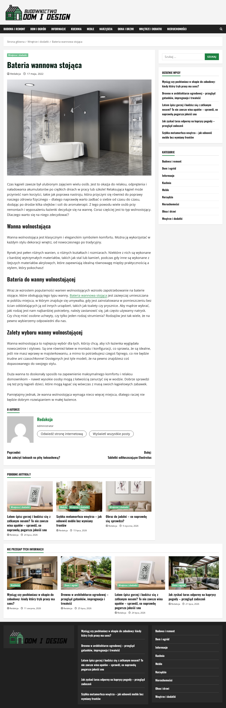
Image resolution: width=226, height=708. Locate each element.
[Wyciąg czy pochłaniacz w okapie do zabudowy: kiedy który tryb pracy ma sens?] (32, 573)
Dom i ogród (38, 29)
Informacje (58, 29)
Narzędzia (105, 29)
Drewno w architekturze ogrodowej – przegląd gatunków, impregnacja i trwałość (188, 95)
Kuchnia (76, 29)
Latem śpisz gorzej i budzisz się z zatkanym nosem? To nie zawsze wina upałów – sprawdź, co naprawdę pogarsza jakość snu (28, 523)
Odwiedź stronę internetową (62, 434)
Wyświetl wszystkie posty (111, 434)
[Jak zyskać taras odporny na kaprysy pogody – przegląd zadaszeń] (194, 573)
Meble (90, 29)
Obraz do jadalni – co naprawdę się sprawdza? (126, 518)
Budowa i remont (14, 29)
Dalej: (129, 455)
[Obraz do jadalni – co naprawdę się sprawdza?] (128, 496)
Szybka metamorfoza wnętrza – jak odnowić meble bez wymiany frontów (79, 521)
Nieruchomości (177, 29)
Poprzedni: (33, 455)
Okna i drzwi (126, 29)
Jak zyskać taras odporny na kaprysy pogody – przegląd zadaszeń (192, 596)
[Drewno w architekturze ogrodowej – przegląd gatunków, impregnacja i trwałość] (86, 573)
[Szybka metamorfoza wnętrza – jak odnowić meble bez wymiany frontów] (79, 496)
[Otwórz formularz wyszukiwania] (221, 29)
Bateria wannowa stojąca (88, 295)
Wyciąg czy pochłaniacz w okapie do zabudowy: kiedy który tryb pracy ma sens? (188, 83)
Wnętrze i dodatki (150, 29)
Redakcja (15, 73)
